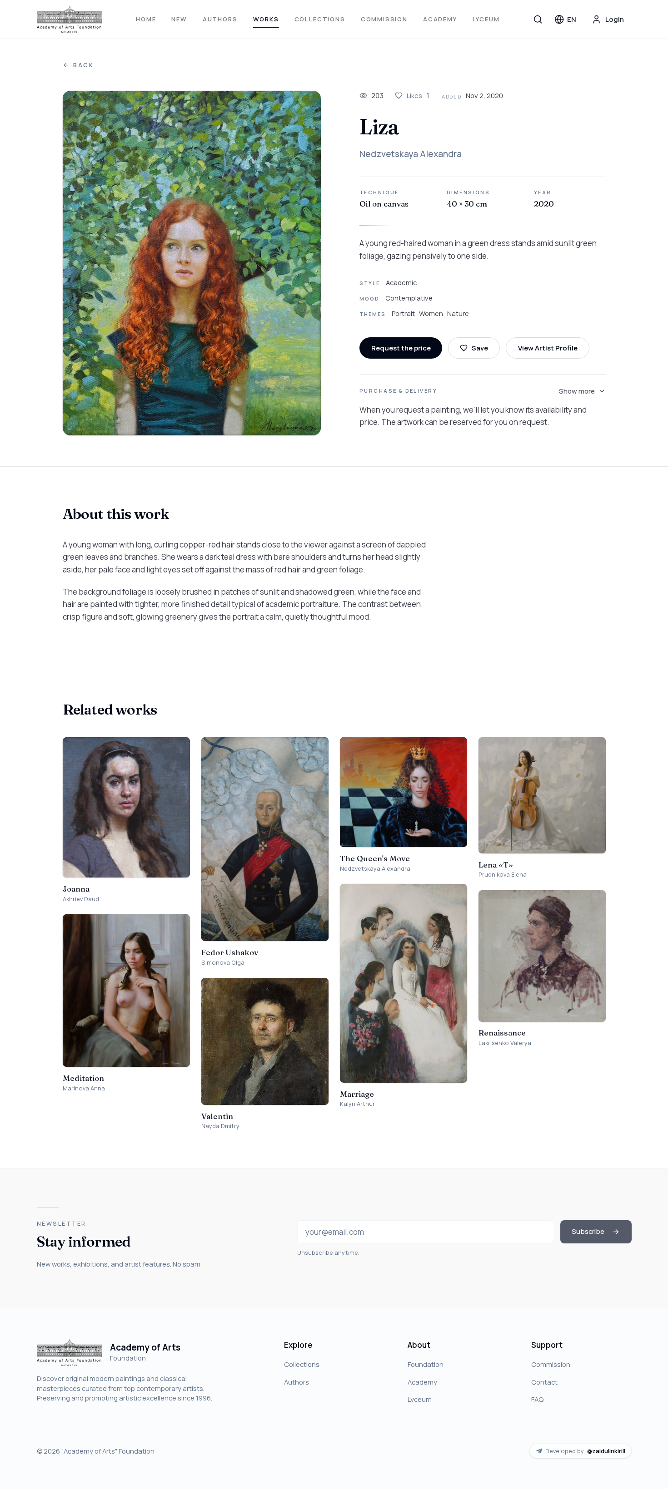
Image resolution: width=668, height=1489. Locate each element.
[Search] (538, 19)
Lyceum (486, 19)
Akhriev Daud (81, 899)
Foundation (426, 1364)
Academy (440, 19)
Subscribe (588, 1231)
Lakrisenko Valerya (505, 1043)
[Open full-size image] (192, 263)
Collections (319, 19)
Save (480, 347)
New (179, 19)
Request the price (401, 347)
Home (146, 19)
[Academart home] (70, 19)
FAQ (537, 1399)
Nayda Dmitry (220, 1126)
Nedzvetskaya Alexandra (410, 154)
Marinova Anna (84, 1088)
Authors (220, 19)
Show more (577, 390)
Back (83, 65)
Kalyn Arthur (357, 1104)
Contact (544, 1381)
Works (266, 19)
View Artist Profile (548, 347)
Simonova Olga (222, 962)
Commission (384, 19)
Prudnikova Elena (503, 874)
